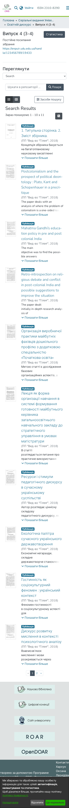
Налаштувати (10, 802)
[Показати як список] (9, 99)
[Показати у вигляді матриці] (16, 99)
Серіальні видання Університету (36, 20)
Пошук (56, 87)
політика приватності (15, 795)
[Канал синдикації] (58, 116)
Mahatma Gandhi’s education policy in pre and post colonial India (41, 233)
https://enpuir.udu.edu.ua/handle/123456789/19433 (22, 51)
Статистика (54, 34)
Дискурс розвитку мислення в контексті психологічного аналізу (41, 636)
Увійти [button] (29, 8)
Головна (8, 20)
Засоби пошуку (50, 100)
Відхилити (37, 802)
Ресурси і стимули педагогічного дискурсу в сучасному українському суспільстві (41, 487)
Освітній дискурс (19, 25)
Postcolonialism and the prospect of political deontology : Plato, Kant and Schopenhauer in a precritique (41, 182)
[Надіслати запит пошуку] (16, 8)
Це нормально (55, 802)
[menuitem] (21, 8)
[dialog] (34, 792)
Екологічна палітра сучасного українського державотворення (41, 539)
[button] (34, 158)
